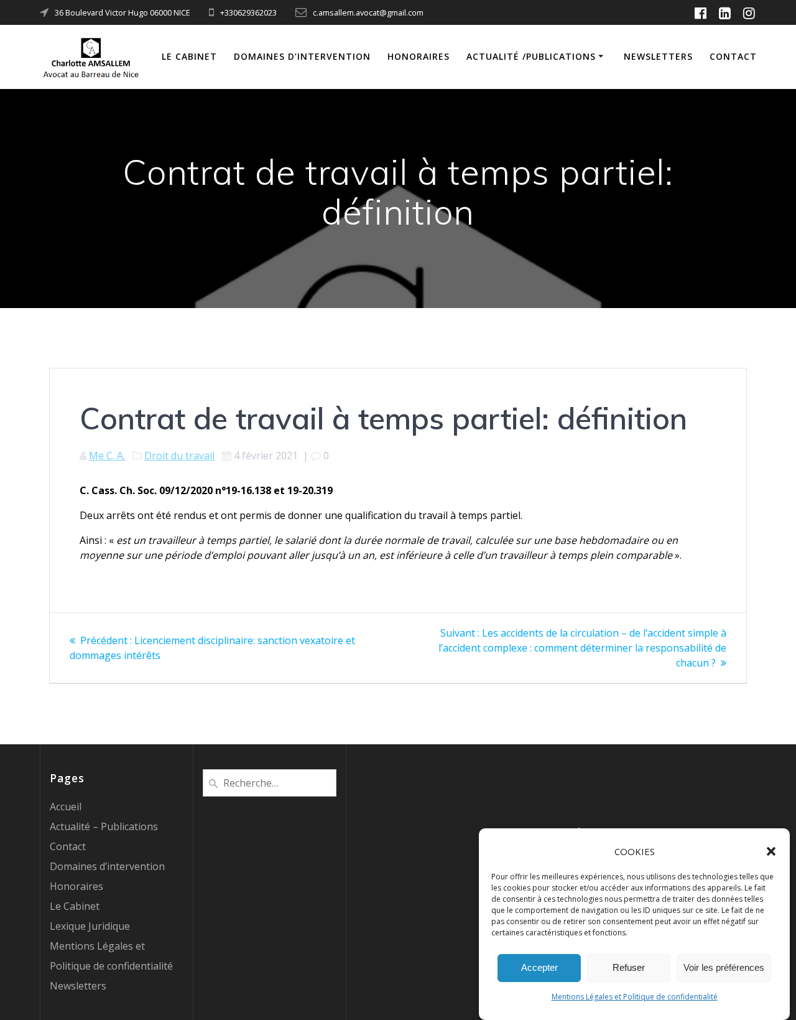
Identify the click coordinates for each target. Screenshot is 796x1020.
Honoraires (418, 56)
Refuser (629, 968)
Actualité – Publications (104, 826)
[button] (771, 851)
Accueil (65, 806)
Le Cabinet (189, 56)
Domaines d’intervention (302, 56)
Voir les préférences (723, 968)
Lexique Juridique (90, 926)
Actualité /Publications (531, 56)
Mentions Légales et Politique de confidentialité (635, 996)
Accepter (539, 968)
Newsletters (658, 56)
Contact (733, 56)
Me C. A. (107, 455)
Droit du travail (179, 455)
